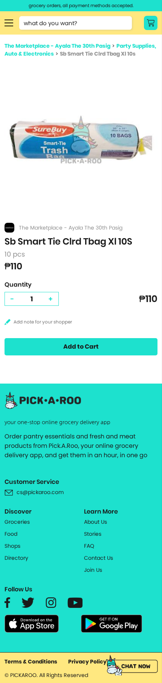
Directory (16, 558)
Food (11, 534)
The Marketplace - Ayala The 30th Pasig (57, 46)
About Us (95, 522)
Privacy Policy (87, 661)
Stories (92, 534)
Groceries (17, 522)
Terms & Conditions (31, 661)
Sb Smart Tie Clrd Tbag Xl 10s (98, 53)
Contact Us (98, 558)
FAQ (89, 546)
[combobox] (75, 23)
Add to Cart (81, 346)
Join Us (93, 570)
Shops (12, 546)
